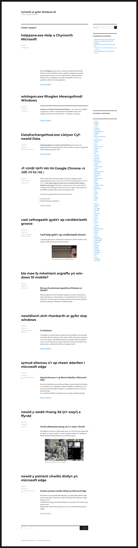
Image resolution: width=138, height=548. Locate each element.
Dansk (96, 217)
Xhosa (95, 207)
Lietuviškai (97, 237)
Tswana (96, 198)
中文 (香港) (97, 208)
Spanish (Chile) (98, 140)
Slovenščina (97, 252)
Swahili (96, 193)
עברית (95, 224)
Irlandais (96, 148)
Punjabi (96, 183)
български (97, 213)
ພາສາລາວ (96, 168)
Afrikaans (96, 123)
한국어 (95, 235)
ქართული (96, 156)
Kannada (96, 160)
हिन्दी (95, 153)
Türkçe (96, 257)
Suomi (96, 145)
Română (96, 247)
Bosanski (96, 133)
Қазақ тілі (96, 158)
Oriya (95, 182)
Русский (96, 249)
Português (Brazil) (99, 185)
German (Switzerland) (100, 136)
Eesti (95, 220)
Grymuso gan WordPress (44, 540)
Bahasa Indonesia (98, 229)
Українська (97, 259)
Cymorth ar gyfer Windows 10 (38, 12)
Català (95, 135)
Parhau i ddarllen (45, 84)
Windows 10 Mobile (26, 236)
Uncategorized (25, 47)
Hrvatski (96, 225)
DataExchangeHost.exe (27, 149)
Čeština (96, 215)
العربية (95, 126)
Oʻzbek (96, 203)
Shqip (95, 192)
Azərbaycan (97, 130)
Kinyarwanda (97, 188)
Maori (95, 170)
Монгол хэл (97, 175)
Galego (96, 150)
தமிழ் (95, 195)
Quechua (96, 187)
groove (23, 234)
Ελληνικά (96, 138)
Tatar (95, 200)
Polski (95, 244)
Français (96, 222)
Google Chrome (25, 180)
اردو (95, 202)
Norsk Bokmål (98, 240)
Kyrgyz (96, 165)
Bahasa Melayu (98, 178)
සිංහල (95, 190)
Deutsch (96, 218)
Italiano (96, 232)
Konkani (96, 163)
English (96, 121)
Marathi (96, 177)
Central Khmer (98, 161)
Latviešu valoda (98, 239)
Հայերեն (96, 155)
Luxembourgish (98, 166)
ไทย (95, 255)
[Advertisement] (64, 56)
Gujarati (96, 151)
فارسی (95, 143)
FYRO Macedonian (98, 172)
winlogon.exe (24, 111)
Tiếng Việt (96, 205)
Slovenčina (97, 250)
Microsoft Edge (25, 377)
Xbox (25, 332)
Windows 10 (24, 108)
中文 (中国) (97, 260)
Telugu (96, 197)
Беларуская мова (98, 131)
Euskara (96, 141)
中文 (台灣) (97, 210)
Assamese (96, 128)
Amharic (96, 125)
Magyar (96, 227)
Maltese (96, 180)
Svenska (96, 254)
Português (96, 245)
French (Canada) (98, 146)
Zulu (95, 212)
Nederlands (97, 242)
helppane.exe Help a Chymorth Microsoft (104, 39)
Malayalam (97, 173)
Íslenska (96, 230)
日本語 (95, 234)
